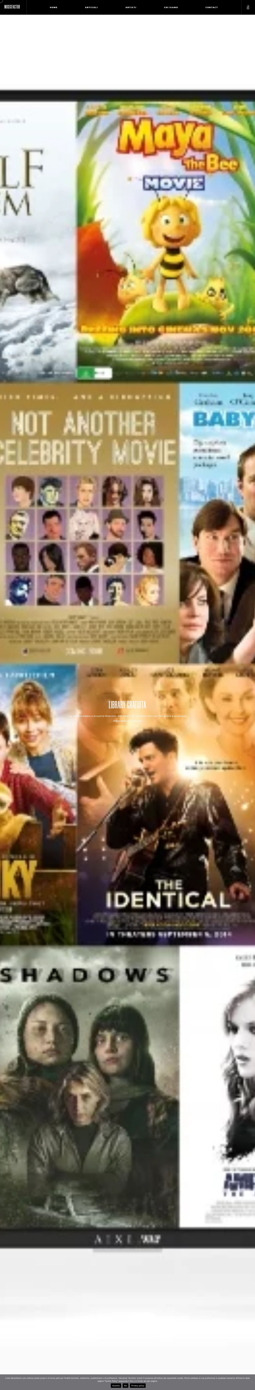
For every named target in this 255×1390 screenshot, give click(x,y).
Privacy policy (137, 1385)
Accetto (116, 1385)
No (125, 1385)
